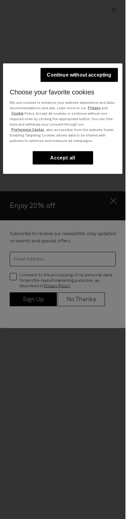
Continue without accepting (79, 74)
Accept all (62, 157)
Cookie (17, 114)
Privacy (94, 108)
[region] (62, 119)
